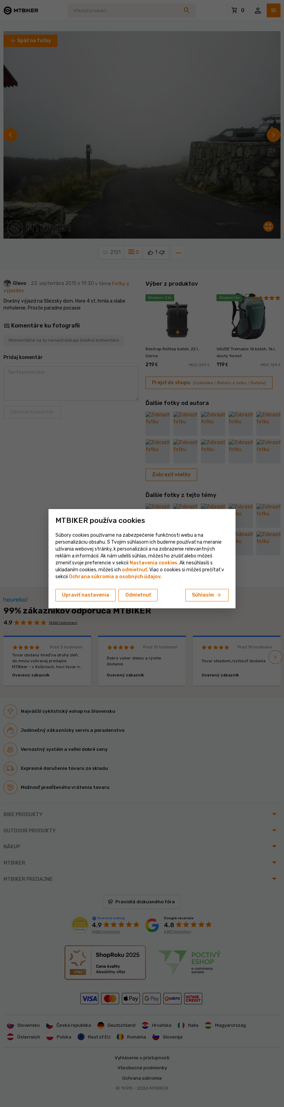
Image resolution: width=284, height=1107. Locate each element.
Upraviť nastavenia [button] (85, 595)
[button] (134, 570)
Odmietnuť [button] (138, 595)
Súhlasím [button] (207, 595)
